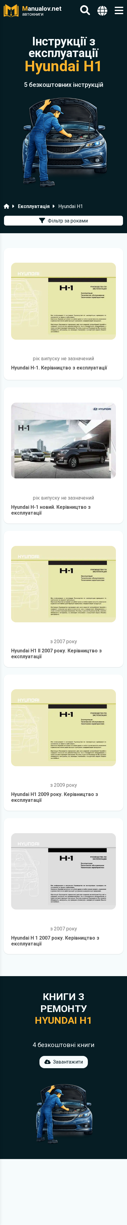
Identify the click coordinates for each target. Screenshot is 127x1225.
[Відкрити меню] (119, 11)
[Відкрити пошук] (85, 10)
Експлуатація (34, 206)
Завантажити (68, 1062)
